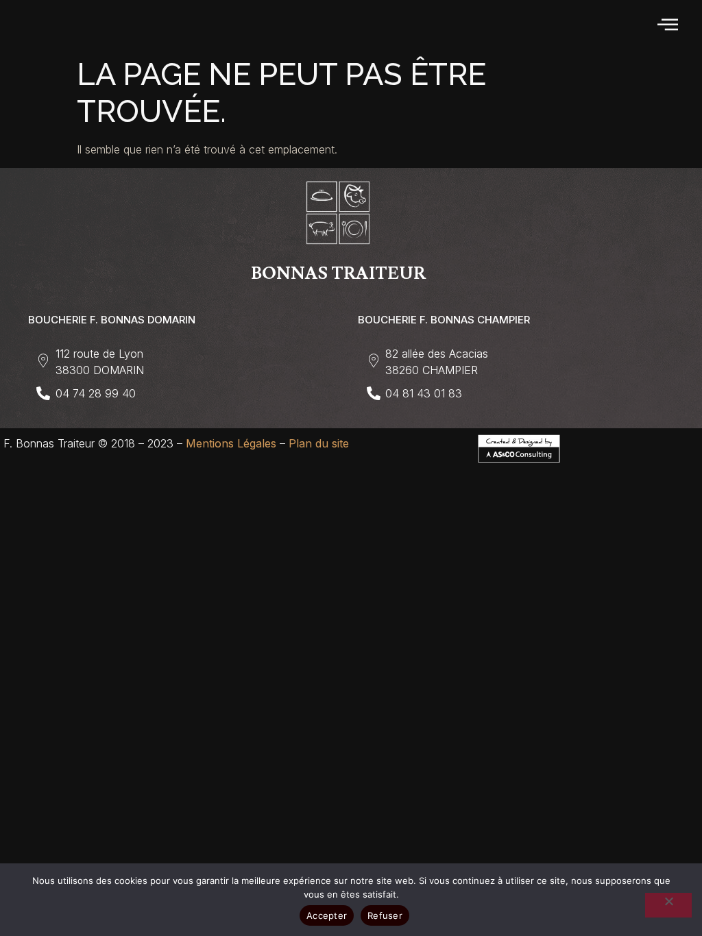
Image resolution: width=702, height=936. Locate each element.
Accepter (326, 915)
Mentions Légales (231, 443)
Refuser (384, 915)
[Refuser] (668, 905)
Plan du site (319, 443)
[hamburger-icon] (668, 25)
